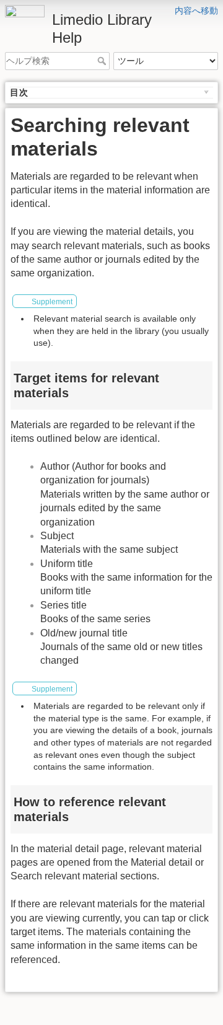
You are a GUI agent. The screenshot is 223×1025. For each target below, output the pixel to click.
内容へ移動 (196, 10)
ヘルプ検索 (103, 60)
